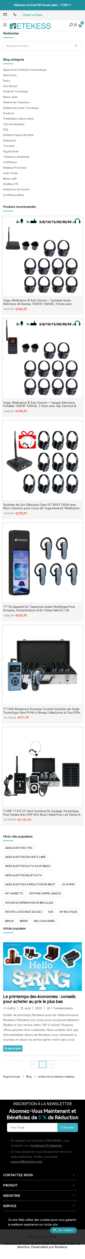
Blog (29, 1076)
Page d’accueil (11, 1076)
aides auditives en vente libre (25, 857)
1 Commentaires (62, 1008)
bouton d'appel (44, 921)
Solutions (8, 113)
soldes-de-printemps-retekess (56, 1076)
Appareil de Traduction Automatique (24, 69)
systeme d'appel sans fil (45, 893)
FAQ (5, 129)
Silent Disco (10, 75)
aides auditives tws (18, 848)
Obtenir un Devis (32, 15)
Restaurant (9, 140)
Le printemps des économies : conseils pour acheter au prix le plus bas (39, 999)
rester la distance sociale (23, 912)
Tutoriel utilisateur (14, 124)
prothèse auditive (13, 195)
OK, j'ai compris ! (63, 1230)
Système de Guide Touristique (21, 108)
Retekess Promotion (15, 167)
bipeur (9, 921)
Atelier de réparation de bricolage (29, 902)
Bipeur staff (10, 178)
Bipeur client (10, 97)
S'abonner (67, 1127)
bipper (24, 921)
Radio (6, 80)
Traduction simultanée (16, 156)
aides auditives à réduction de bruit (30, 884)
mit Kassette (14, 893)
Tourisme (8, 146)
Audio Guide (10, 173)
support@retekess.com (26, 1161)
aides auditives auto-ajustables (27, 866)
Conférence (10, 162)
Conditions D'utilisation (46, 1145)
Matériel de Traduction (16, 102)
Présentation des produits (18, 118)
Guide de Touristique (15, 91)
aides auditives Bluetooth (23, 875)
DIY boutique (68, 912)
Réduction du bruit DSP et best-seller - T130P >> (42, 5)
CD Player (68, 884)
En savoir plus (13, 1048)
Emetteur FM (10, 184)
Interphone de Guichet (16, 189)
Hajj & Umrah (11, 151)
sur (50, 912)
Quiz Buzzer (10, 86)
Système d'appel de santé (18, 135)
